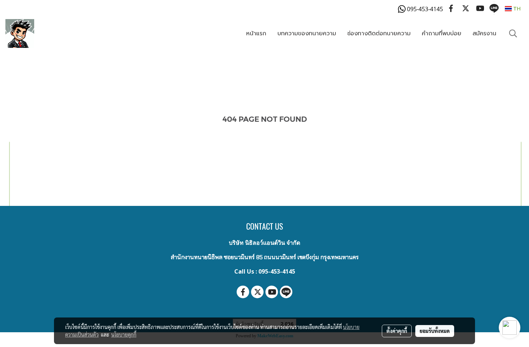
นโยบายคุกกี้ (123, 334)
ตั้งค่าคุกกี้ (396, 331)
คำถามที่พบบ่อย (441, 33)
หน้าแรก (256, 33)
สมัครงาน (484, 33)
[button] (513, 33)
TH (516, 8)
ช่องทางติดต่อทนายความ (379, 33)
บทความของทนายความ (306, 33)
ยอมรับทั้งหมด (435, 331)
